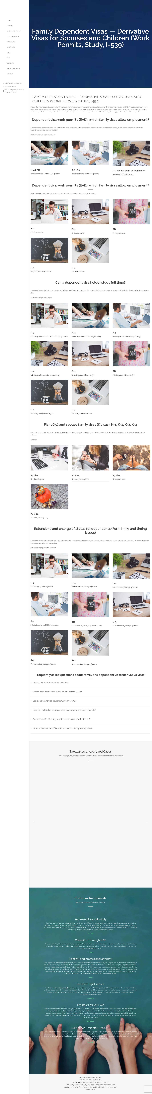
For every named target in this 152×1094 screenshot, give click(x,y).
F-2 (32, 228)
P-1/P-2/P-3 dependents (41, 271)
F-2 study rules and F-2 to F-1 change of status (49, 336)
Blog (8, 52)
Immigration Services (14, 31)
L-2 (32, 371)
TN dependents (119, 233)
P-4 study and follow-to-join (42, 413)
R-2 (73, 267)
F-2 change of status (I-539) (42, 586)
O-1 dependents (78, 233)
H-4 (74, 332)
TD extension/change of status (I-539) (87, 626)
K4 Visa (35, 514)
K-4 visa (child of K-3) (39, 517)
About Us (10, 25)
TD (114, 229)
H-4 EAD (35, 170)
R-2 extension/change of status (84, 664)
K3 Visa (116, 475)
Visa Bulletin (11, 41)
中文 (8, 58)
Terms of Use (90, 1090)
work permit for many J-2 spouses (85, 174)
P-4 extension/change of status (43, 664)
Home (9, 20)
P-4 (32, 267)
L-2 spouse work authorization (129, 170)
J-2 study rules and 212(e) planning (126, 336)
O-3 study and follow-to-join (83, 375)
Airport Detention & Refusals (13, 71)
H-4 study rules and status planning (86, 336)
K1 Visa (34, 475)
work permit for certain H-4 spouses (45, 174)
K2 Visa (75, 475)
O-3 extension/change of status (125, 626)
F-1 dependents (37, 232)
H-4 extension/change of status (84, 586)
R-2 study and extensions (82, 413)
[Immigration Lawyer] (14, 6)
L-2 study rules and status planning (45, 375)
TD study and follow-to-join (124, 375)
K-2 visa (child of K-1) (80, 479)
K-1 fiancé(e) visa (37, 479)
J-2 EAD (76, 170)
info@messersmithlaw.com (105, 1085)
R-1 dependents (78, 271)
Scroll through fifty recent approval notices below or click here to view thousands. (90, 755)
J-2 (114, 332)
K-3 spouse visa (119, 479)
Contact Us (10, 63)
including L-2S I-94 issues (123, 174)
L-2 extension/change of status (125, 587)
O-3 (73, 229)
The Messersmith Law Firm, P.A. (90, 1080)
